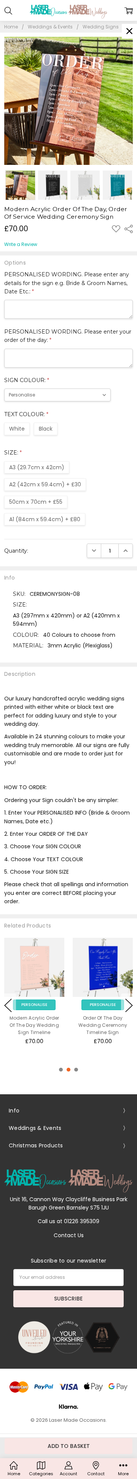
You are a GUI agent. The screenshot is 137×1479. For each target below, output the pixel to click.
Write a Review (20, 244)
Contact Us (69, 1235)
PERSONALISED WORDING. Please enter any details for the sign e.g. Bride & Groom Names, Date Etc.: (66, 283)
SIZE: (13, 452)
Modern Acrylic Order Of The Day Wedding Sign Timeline (34, 1025)
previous (8, 1005)
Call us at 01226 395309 (68, 1221)
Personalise (34, 1004)
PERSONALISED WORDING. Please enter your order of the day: (67, 335)
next (129, 1005)
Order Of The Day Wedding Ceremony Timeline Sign (102, 1025)
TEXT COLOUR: (26, 414)
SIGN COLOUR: (26, 380)
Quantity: (16, 550)
